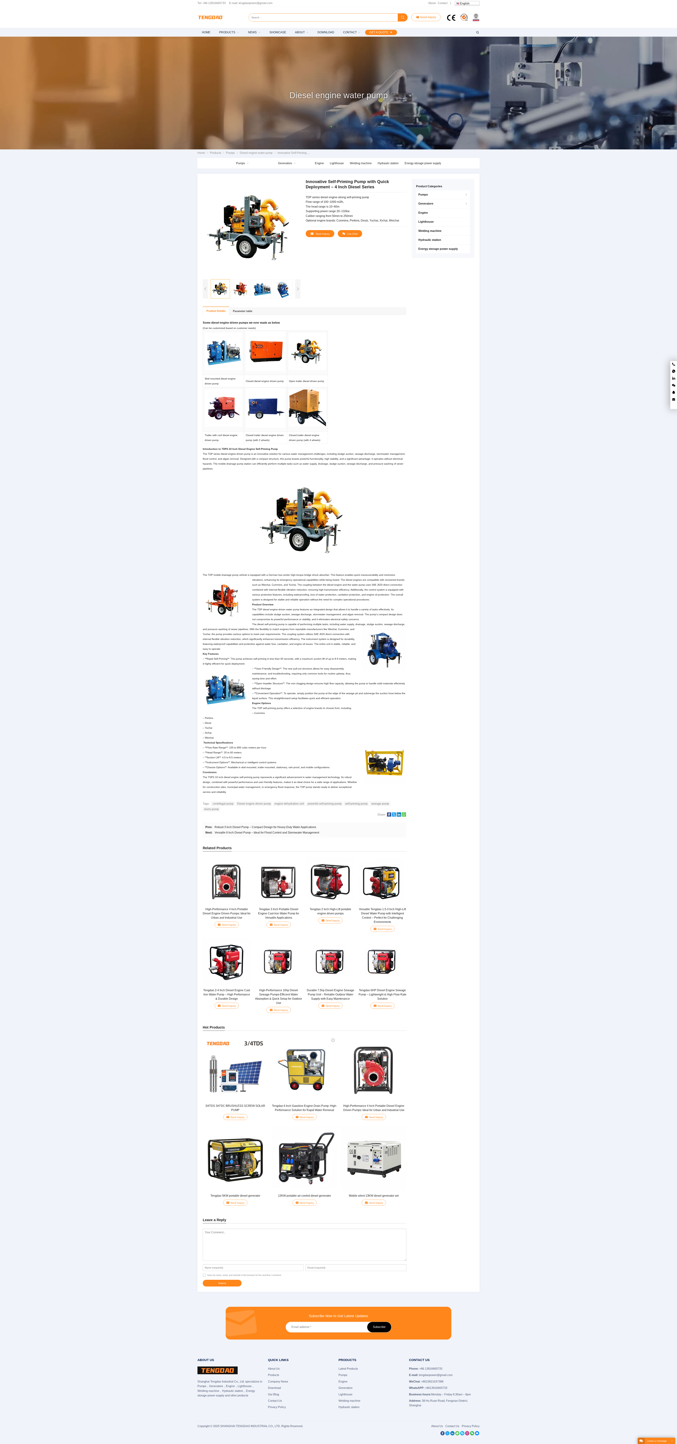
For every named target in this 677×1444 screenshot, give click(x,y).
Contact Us (275, 1400)
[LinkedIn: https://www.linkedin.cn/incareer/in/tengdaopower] (673, 378)
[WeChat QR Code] (673, 385)
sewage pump (380, 803)
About (432, 3)
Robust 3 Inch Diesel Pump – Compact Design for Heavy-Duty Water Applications (265, 827)
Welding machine (361, 163)
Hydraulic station (388, 163)
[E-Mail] (477, 1434)
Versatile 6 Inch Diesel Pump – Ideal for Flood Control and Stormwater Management (267, 832)
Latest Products (348, 1368)
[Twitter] (447, 1434)
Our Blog (273, 1394)
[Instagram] (467, 1434)
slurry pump (211, 809)
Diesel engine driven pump (254, 803)
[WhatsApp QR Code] (673, 371)
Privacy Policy (277, 1407)
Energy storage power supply (423, 163)
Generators (285, 163)
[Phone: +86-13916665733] (673, 364)
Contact (442, 3)
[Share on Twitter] (394, 815)
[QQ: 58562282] (673, 392)
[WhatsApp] (457, 1434)
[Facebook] (442, 1434)
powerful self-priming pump (324, 803)
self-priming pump (356, 803)
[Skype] (462, 1434)
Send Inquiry (427, 17)
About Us (274, 1368)
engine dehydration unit (289, 803)
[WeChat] (472, 1434)
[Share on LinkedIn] (399, 815)
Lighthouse (337, 163)
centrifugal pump (223, 803)
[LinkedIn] (452, 1434)
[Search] (403, 17)
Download (274, 1387)
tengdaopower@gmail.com (255, 3)
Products (273, 1375)
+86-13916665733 (214, 3)
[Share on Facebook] (389, 815)
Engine (319, 163)
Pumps (240, 163)
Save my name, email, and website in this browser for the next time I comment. (244, 1275)
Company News (278, 1381)
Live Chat (352, 233)
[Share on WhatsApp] (403, 815)
